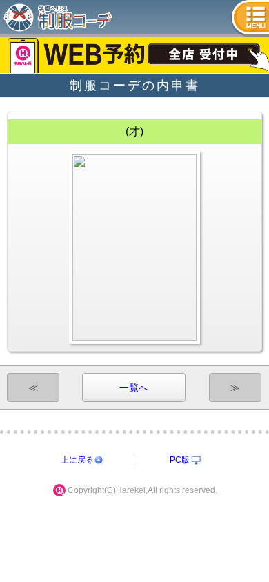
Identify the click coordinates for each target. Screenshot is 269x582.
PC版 (180, 460)
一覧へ (133, 387)
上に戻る (77, 460)
